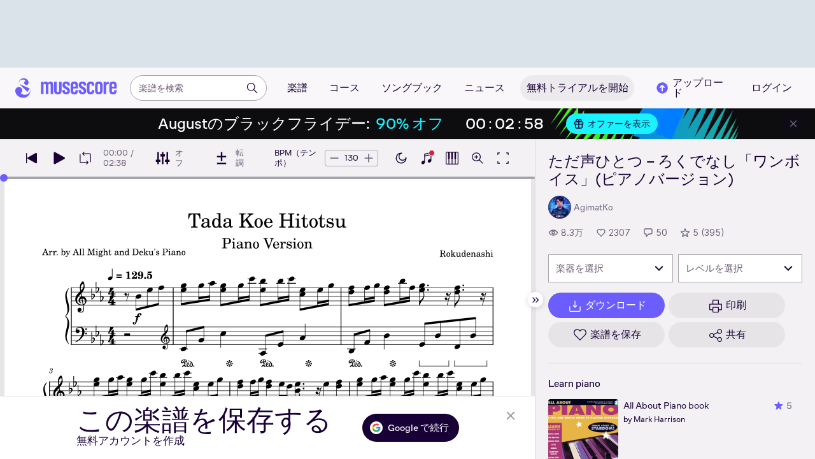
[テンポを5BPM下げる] (334, 158)
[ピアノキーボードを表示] (426, 158)
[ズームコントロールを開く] (477, 158)
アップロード (697, 88)
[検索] (252, 88)
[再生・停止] (59, 158)
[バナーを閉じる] (793, 123)
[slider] (4, 178)
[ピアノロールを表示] (452, 158)
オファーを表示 (619, 124)
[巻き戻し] (32, 158)
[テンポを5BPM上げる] (368, 158)
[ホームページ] (66, 88)
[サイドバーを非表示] (535, 299)
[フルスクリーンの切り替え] (503, 158)
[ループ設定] (85, 158)
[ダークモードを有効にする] (401, 158)
